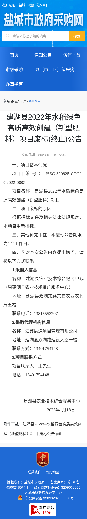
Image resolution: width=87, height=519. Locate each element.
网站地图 (52, 471)
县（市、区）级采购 (54, 69)
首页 (14, 55)
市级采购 (14, 69)
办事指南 (14, 84)
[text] (35, 36)
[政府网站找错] (42, 509)
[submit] (77, 36)
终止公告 (34, 101)
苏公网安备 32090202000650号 (49, 497)
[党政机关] (42, 459)
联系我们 (34, 471)
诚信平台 (71, 55)
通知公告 (43, 55)
